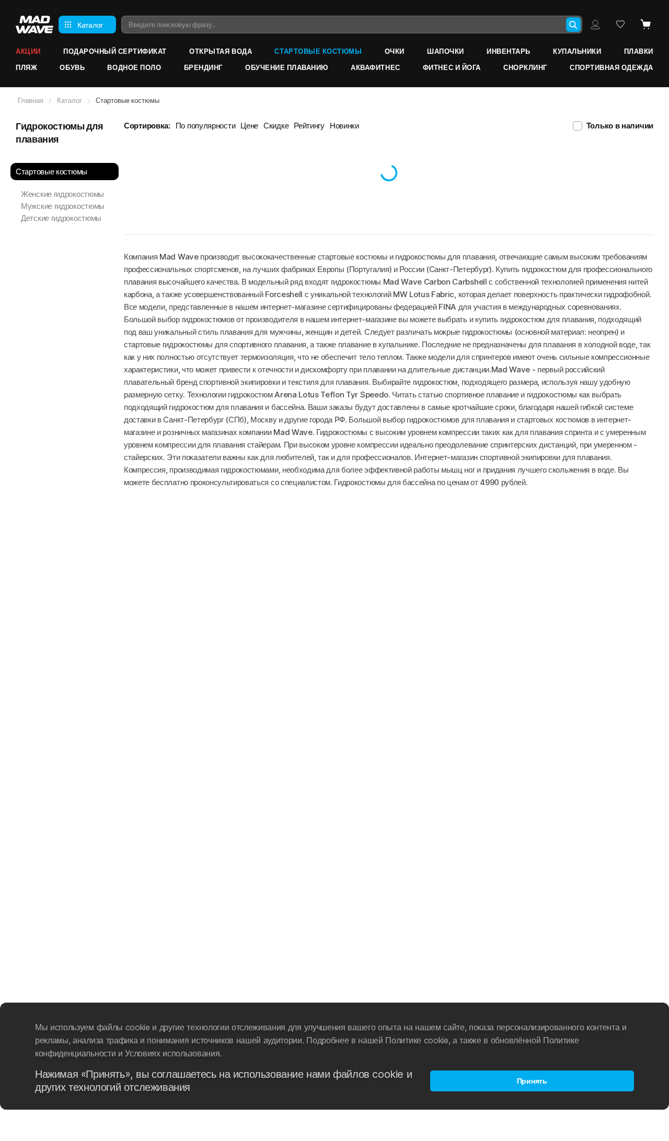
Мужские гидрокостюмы (63, 206)
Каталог (69, 100)
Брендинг (203, 67)
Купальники (577, 51)
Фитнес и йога (452, 67)
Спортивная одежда (611, 67)
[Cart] (645, 24)
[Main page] (34, 24)
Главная (30, 100)
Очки (395, 51)
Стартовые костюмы (318, 51)
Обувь (72, 67)
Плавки (638, 51)
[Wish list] (620, 24)
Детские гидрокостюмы (61, 218)
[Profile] (595, 24)
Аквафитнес (375, 67)
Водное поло (134, 67)
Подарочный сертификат (115, 51)
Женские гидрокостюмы (62, 194)
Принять (532, 1081)
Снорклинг (525, 67)
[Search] (573, 24)
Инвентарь (508, 51)
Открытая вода (220, 51)
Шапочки (445, 51)
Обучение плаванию (286, 67)
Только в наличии (619, 126)
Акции (28, 51)
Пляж (26, 67)
